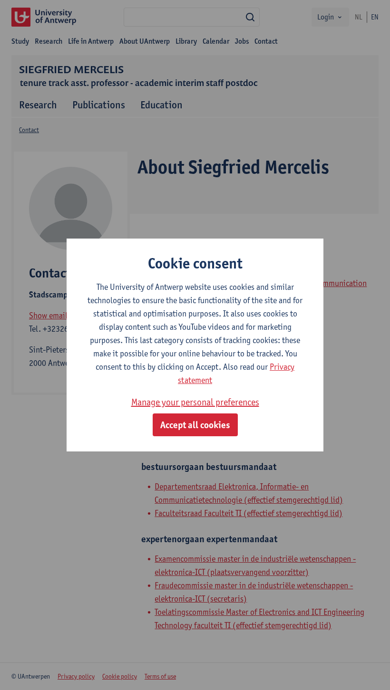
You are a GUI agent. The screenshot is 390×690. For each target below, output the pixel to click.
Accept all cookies (195, 425)
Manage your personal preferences (195, 402)
